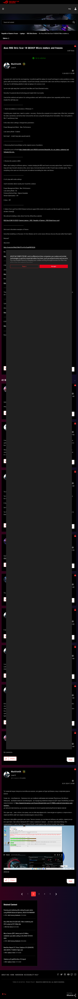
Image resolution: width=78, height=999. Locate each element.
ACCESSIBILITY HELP (31, 975)
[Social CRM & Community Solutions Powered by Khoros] (71, 995)
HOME (12, 975)
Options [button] (5, 38)
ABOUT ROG (5, 975)
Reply (70, 760)
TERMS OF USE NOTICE (19, 982)
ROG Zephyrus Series (10, 952)
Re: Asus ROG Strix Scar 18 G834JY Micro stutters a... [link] (54, 33)
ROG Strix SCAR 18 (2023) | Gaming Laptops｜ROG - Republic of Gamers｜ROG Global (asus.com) (32, 220)
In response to (19, 778)
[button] (6, 759)
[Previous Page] (22, 894)
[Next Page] (56, 894)
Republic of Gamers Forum (10, 33)
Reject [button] (24, 266)
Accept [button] (53, 266)
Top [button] (5, 994)
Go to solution (40, 58)
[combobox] (39, 22)
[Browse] (4, 8)
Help (69, 9)
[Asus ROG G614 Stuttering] (74, 380)
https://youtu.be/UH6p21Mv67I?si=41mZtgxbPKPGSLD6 (19, 247)
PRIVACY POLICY (30, 982)
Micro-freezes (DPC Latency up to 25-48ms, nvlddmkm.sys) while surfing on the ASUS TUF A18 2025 (18, 936)
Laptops (22, 33)
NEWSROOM (19, 975)
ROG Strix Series (32, 33)
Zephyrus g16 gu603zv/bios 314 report (15, 959)
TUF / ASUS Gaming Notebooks (12, 915)
